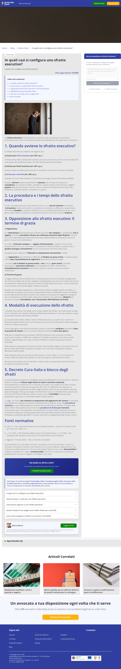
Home (4, 48)
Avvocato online (69, 481)
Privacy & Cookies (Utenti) (43, 639)
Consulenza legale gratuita (31, 483)
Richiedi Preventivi (99, 3)
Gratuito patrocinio (14, 483)
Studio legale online (37, 481)
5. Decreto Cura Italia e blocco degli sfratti (24, 94)
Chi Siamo (12, 639)
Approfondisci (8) (15, 541)
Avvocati (12, 635)
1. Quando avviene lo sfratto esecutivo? (23, 83)
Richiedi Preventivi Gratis (42, 471)
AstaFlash (63, 635)
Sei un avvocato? (113, 3)
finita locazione (23, 155)
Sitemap (37, 643)
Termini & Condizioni (41, 635)
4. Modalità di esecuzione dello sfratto (22, 91)
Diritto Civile (23, 48)
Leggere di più (68, 525)
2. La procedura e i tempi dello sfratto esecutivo (26, 86)
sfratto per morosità (15, 174)
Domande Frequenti (15, 643)
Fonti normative (15, 97)
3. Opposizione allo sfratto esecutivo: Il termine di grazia (29, 89)
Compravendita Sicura (67, 639)
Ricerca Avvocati (25, 3)
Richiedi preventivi (60, 617)
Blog (12, 48)
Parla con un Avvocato (101, 83)
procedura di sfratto (48, 408)
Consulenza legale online (54, 481)
